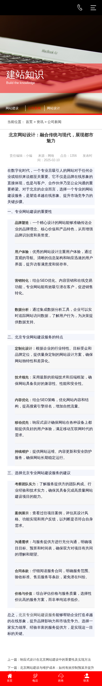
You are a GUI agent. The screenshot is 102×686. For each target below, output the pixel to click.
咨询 (60, 680)
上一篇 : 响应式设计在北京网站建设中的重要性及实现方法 (49, 659)
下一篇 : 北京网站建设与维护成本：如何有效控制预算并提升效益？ (50, 670)
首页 (29, 122)
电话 (35, 680)
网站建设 (12, 108)
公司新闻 (34, 108)
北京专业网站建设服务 (37, 614)
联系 (86, 680)
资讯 (40, 122)
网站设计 (53, 108)
